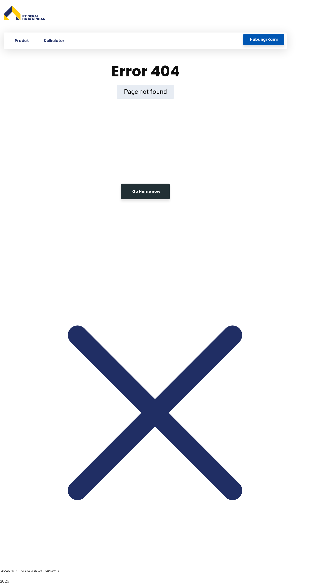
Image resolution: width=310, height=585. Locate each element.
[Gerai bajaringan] (24, 14)
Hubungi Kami (264, 39)
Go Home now (146, 191)
